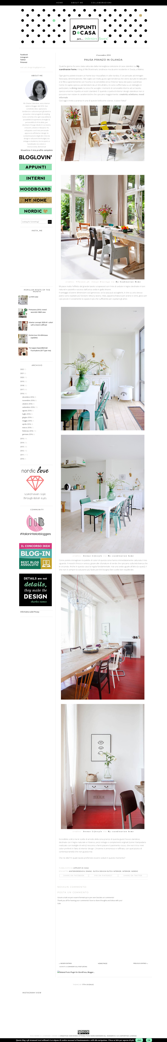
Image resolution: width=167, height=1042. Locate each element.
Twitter (23, 59)
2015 (22, 438)
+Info (139, 1040)
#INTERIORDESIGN (77, 871)
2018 (22, 385)
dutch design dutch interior (107, 871)
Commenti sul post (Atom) (77, 966)
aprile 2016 (26, 424)
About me (77, 3)
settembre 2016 (28, 407)
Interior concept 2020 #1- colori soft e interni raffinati (41, 323)
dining (89, 871)
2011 (22, 455)
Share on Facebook (73, 875)
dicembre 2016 (28, 397)
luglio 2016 (26, 414)
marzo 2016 (27, 427)
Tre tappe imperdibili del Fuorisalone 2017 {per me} (40, 349)
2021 (22, 373)
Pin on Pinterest (103, 875)
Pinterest (23, 62)
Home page (102, 963)
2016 (22, 393)
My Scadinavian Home (128, 282)
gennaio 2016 (27, 434)
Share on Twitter (133, 875)
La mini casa (33, 297)
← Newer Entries (65, 963)
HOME (59, 3)
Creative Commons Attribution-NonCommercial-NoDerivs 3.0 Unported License (98, 1036)
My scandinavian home (121, 556)
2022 (22, 369)
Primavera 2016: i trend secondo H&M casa (38, 310)
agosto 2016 (27, 410)
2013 (22, 446)
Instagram (24, 57)
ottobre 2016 (27, 404)
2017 (22, 389)
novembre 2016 (28, 400)
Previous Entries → (140, 963)
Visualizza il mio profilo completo (37, 150)
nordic (134, 871)
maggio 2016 (27, 421)
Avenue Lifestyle (92, 556)
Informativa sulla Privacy (29, 612)
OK (149, 1040)
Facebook (24, 54)
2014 (22, 442)
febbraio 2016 (27, 431)
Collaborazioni (101, 3)
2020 (22, 377)
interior (126, 871)
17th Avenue (88, 984)
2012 (22, 450)
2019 (22, 381)
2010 (22, 459)
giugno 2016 (27, 417)
